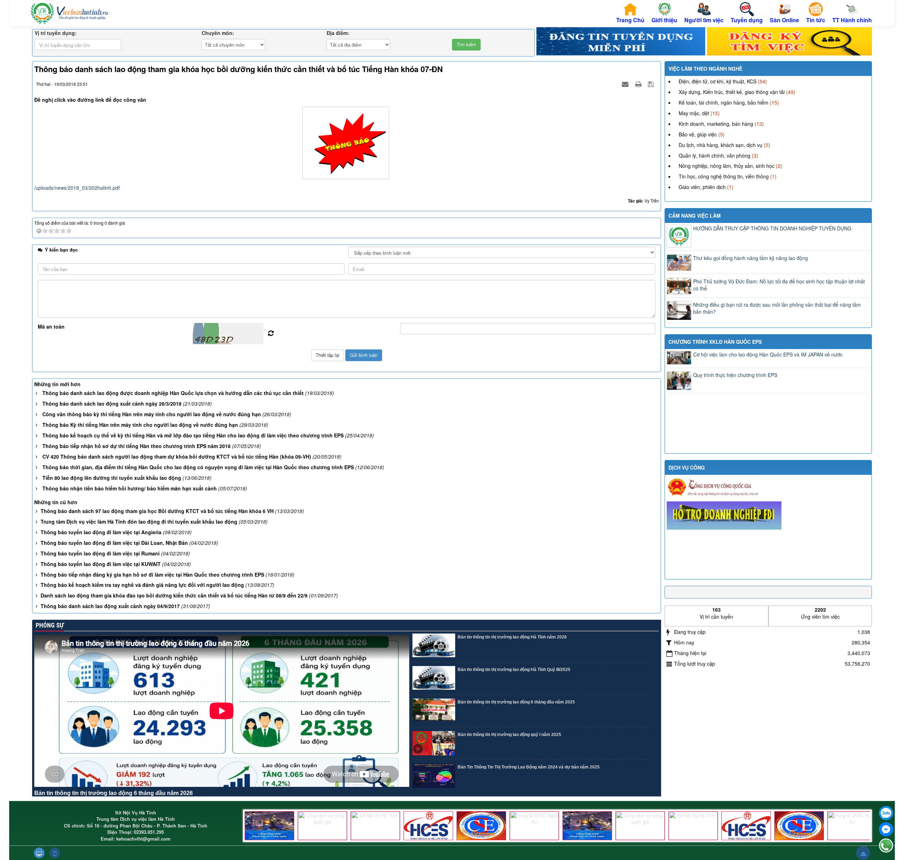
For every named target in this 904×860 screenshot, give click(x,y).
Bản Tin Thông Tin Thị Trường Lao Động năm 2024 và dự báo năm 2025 (529, 767)
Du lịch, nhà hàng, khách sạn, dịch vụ (720, 144)
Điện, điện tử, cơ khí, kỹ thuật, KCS (717, 81)
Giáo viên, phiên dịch (702, 186)
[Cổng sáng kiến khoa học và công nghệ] (269, 826)
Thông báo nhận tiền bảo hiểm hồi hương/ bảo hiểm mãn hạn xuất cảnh (129, 488)
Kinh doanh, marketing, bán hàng (716, 123)
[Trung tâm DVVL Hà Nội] (428, 826)
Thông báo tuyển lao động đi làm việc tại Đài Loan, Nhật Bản (114, 542)
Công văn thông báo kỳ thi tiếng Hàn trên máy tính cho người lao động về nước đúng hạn (151, 414)
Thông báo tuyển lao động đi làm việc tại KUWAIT (101, 563)
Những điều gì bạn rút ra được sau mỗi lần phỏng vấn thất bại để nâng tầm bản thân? (777, 308)
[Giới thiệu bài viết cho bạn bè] (626, 83)
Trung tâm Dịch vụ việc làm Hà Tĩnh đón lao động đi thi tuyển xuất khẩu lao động (139, 521)
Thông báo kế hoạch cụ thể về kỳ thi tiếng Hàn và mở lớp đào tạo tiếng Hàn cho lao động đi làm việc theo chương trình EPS (193, 435)
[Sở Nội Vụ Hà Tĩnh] (375, 826)
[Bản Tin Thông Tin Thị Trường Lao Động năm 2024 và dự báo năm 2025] (433, 776)
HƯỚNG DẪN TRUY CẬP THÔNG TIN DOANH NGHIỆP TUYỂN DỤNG (772, 228)
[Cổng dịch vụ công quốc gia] (322, 826)
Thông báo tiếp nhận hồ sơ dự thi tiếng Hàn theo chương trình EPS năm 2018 (136, 445)
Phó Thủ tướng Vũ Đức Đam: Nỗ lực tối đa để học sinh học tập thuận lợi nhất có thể (779, 285)
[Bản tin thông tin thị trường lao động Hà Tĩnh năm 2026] (433, 646)
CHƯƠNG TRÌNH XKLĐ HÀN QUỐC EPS (715, 341)
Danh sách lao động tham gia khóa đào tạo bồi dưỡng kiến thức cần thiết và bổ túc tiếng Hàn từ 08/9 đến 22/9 (174, 595)
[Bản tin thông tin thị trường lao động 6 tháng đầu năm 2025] (433, 711)
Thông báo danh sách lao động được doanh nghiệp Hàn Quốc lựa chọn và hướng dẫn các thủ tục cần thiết (173, 392)
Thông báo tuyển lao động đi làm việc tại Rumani (100, 553)
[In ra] (639, 83)
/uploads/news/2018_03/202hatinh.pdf (77, 187)
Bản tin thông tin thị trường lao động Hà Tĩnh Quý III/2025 (514, 669)
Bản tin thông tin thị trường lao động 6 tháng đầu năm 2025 (516, 702)
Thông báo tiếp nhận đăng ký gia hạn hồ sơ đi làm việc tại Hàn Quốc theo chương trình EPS (152, 574)
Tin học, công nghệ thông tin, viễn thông (724, 176)
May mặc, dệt (694, 113)
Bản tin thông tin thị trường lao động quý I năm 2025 (509, 734)
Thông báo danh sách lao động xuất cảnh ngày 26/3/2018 (112, 403)
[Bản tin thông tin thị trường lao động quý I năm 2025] (433, 743)
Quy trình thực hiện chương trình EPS (735, 374)
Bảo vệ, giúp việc (698, 134)
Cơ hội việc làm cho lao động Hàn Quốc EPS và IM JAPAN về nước (768, 354)
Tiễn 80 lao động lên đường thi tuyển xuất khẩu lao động (111, 477)
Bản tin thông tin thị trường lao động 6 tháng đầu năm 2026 (113, 793)
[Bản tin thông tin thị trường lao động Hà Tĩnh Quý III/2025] (433, 678)
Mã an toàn (51, 326)
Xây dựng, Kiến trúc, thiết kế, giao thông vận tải (732, 91)
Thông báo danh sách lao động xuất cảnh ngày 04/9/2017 (110, 605)
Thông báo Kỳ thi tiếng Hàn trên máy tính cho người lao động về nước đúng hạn (140, 424)
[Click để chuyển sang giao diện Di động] (54, 853)
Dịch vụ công (686, 467)
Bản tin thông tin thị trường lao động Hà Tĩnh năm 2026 (512, 637)
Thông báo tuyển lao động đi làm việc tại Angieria (101, 532)
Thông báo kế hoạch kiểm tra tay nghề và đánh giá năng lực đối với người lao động (142, 584)
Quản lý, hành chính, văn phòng (714, 155)
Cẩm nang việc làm (694, 215)
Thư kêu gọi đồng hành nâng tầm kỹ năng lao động (750, 257)
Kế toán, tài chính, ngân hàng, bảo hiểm (723, 102)
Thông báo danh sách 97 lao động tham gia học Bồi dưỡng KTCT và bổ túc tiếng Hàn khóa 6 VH (157, 510)
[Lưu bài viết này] (651, 83)
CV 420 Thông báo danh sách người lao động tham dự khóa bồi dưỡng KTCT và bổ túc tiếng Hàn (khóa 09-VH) (176, 456)
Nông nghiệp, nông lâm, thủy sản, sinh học (726, 165)
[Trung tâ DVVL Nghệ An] (534, 826)
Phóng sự (49, 625)
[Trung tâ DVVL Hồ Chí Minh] (481, 826)
